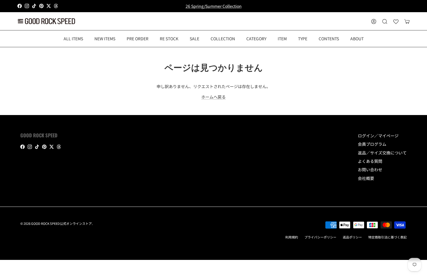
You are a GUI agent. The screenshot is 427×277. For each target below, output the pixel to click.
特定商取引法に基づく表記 (387, 237)
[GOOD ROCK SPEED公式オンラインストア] (46, 21)
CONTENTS (329, 38)
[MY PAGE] (373, 21)
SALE (194, 38)
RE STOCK (169, 38)
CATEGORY (256, 38)
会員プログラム (372, 144)
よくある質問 (370, 161)
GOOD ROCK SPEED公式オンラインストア (61, 223)
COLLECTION (223, 38)
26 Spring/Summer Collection (214, 6)
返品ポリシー (352, 237)
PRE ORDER (137, 38)
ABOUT (357, 38)
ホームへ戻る (213, 97)
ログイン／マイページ (378, 135)
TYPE (302, 38)
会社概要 (366, 178)
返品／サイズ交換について (382, 153)
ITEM (282, 38)
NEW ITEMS (104, 38)
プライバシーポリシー (320, 237)
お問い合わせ (370, 169)
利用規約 (291, 237)
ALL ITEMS (73, 38)
